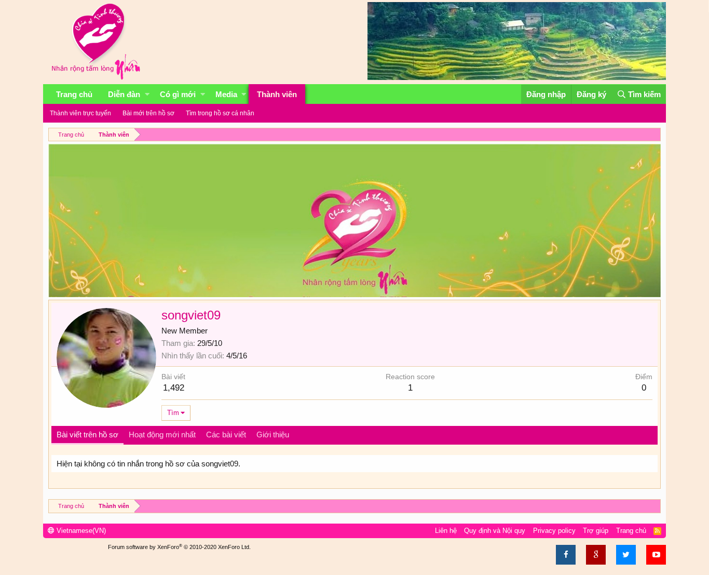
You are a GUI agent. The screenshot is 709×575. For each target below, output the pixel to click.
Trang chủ (74, 94)
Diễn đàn (124, 94)
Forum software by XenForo (179, 547)
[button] (147, 94)
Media (226, 94)
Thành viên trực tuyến (80, 113)
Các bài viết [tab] (226, 434)
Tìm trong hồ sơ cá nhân (220, 113)
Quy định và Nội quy (494, 530)
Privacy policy (554, 530)
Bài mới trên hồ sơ (148, 113)
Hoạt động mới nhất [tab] (162, 434)
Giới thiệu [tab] (272, 434)
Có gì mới (178, 94)
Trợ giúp (595, 530)
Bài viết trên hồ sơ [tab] (87, 434)
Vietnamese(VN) (80, 530)
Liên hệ (446, 530)
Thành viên (277, 94)
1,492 (173, 388)
